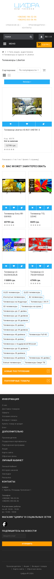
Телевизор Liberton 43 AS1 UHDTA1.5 (22, 130)
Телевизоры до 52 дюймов (15, 348)
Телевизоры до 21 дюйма (15, 311)
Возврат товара (9, 420)
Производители (37, 25)
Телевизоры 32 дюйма (13, 325)
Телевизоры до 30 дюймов (15, 320)
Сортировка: (9, 70)
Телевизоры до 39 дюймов (15, 330)
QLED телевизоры (32, 292)
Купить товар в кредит (12, 424)
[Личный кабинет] (41, 37)
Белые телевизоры (12, 363)
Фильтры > (27, 82)
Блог (4, 427)
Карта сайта (7, 452)
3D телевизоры (10, 306)
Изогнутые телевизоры (14, 297)
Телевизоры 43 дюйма (13, 339)
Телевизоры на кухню (31, 306)
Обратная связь (9, 456)
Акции (5, 449)
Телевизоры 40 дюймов (14, 334)
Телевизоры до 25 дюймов (15, 316)
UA (50, 37)
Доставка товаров (11, 409)
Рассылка (6, 478)
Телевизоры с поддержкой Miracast (19, 344)
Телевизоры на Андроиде (15, 302)
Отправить (27, 544)
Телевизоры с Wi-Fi (39, 302)
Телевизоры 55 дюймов (14, 353)
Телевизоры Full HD (38, 334)
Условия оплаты (9, 416)
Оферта (5, 413)
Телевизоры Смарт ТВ (35, 363)
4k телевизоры (36, 297)
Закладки (6, 474)
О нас (4, 405)
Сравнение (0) (12, 25)
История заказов (10, 470)
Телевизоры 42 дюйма (39, 358)
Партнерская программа (13, 445)
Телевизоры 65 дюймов (14, 358)
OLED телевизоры (11, 292)
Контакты (27, 28)
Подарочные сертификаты (14, 441)
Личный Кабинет (9, 466)
